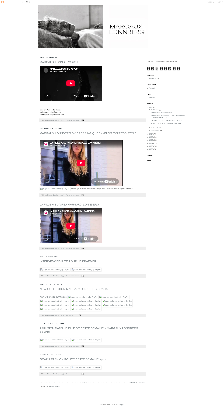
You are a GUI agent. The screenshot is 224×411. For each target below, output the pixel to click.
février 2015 (155, 127)
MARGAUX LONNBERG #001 (59, 62)
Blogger (121, 405)
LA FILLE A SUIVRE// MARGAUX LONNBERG (69, 204)
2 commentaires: (71, 315)
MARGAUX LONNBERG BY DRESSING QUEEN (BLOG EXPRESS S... (168, 116)
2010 (151, 146)
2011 (151, 143)
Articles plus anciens (137, 383)
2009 (151, 149)
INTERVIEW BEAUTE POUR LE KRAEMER (68, 261)
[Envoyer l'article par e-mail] (82, 120)
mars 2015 (155, 110)
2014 (151, 134)
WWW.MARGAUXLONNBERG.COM (53, 297)
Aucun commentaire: (72, 120)
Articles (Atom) (54, 386)
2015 (151, 107)
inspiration (152, 79)
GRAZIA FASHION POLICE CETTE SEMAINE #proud (74, 359)
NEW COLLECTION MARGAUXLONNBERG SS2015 (74, 289)
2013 (151, 137)
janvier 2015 (155, 130)
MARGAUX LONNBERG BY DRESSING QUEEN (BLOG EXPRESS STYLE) (88, 133)
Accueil (84, 383)
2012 (151, 140)
